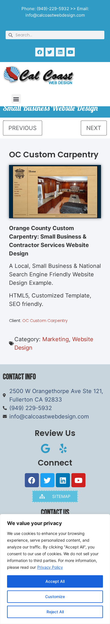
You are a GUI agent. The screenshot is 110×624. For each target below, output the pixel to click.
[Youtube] (70, 52)
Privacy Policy (50, 567)
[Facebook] (39, 52)
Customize (55, 596)
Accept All (55, 581)
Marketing (55, 339)
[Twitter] (49, 52)
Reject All (55, 611)
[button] (16, 98)
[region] (55, 569)
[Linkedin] (60, 52)
